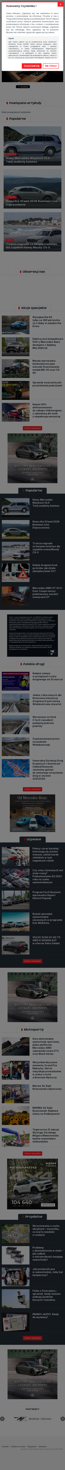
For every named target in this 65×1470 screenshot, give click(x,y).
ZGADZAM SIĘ (31, 66)
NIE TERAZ (51, 66)
